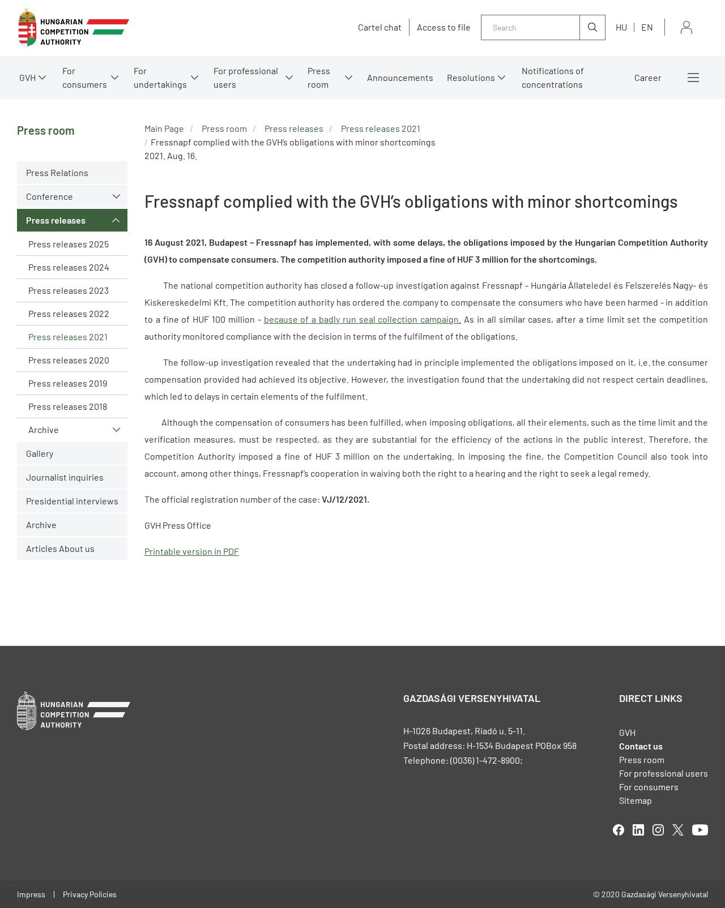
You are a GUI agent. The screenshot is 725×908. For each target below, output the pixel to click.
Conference (49, 196)
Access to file (444, 27)
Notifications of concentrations (553, 77)
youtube (700, 830)
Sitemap (635, 800)
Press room (319, 77)
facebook (618, 830)
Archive (43, 429)
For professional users (246, 77)
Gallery (39, 453)
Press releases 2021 (68, 336)
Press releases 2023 (68, 290)
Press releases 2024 (68, 267)
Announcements (400, 77)
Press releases (56, 220)
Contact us (641, 745)
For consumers (649, 786)
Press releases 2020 (68, 359)
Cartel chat (380, 27)
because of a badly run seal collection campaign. (363, 319)
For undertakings (160, 77)
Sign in (686, 27)
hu (621, 27)
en (647, 27)
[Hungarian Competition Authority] (73, 27)
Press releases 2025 (68, 243)
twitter (678, 830)
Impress (31, 894)
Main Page (164, 128)
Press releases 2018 (67, 406)
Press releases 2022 (68, 313)
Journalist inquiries (65, 477)
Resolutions (471, 77)
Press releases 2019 (67, 383)
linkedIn (638, 830)
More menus (693, 77)
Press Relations (57, 172)
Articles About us (60, 548)
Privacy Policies (90, 894)
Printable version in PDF (191, 551)
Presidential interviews (72, 500)
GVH (27, 77)
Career (648, 77)
